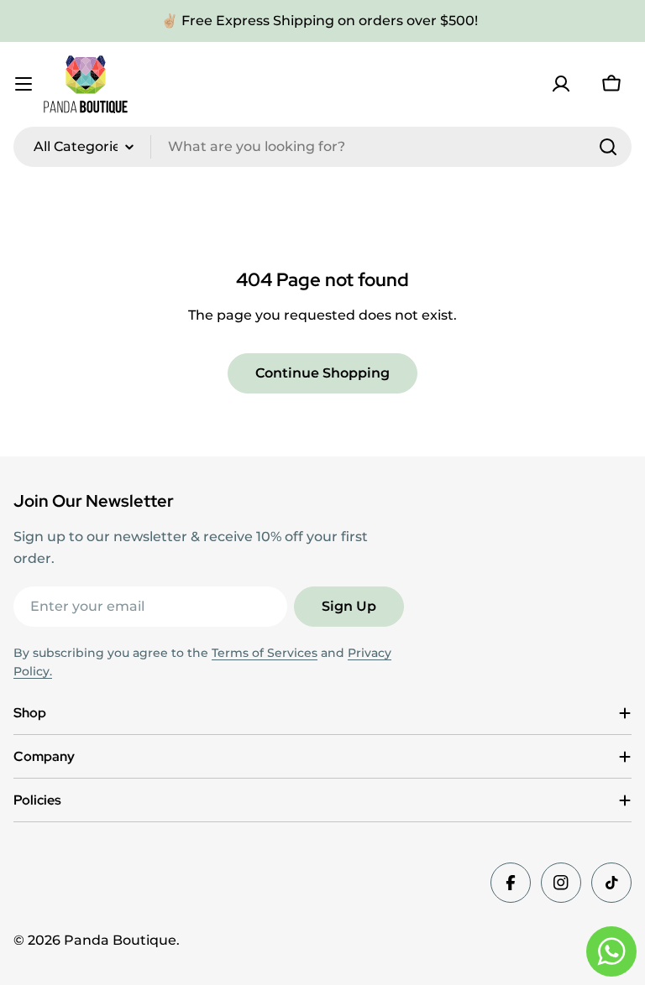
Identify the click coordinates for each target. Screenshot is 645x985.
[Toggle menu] (23, 84)
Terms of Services (264, 652)
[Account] (561, 84)
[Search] (608, 147)
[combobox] (322, 147)
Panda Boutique (120, 940)
